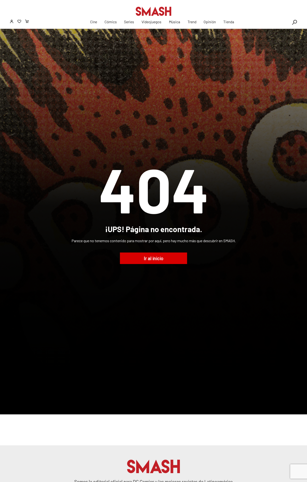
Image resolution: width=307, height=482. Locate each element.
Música (174, 21)
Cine (93, 21)
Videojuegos (151, 21)
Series (129, 21)
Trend (192, 21)
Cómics (111, 21)
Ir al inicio (153, 258)
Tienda (228, 21)
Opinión (210, 21)
